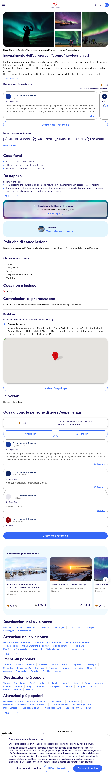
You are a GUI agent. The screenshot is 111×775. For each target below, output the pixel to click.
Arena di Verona (38, 704)
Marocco (39, 668)
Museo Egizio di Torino (14, 704)
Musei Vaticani (10, 707)
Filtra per (83, 433)
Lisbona (68, 686)
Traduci (90, 116)
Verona (93, 686)
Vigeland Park (60, 645)
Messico (53, 668)
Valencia (41, 686)
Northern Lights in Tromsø (55, 206)
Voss (80, 627)
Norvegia (13, 50)
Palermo (30, 689)
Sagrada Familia (74, 707)
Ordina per (30, 433)
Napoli (66, 683)
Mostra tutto (9, 145)
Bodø (19, 627)
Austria (19, 664)
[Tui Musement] (55, 5)
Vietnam (59, 671)
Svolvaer (7, 627)
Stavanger (8, 630)
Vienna (77, 683)
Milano (43, 683)
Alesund (45, 627)
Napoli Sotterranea (13, 701)
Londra (18, 686)
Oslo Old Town (53, 649)
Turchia (46, 671)
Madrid (54, 683)
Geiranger (59, 627)
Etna (88, 707)
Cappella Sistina (30, 707)
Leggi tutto (9, 78)
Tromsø (51, 227)
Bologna (81, 686)
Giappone (76, 664)
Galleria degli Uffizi (81, 704)
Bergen (90, 627)
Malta (6, 689)
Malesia (65, 668)
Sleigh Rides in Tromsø (77, 642)
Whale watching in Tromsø (35, 645)
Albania (7, 664)
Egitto (54, 664)
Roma (88, 683)
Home (5, 50)
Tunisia (34, 671)
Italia (64, 664)
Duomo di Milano (59, 704)
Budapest (55, 686)
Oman (90, 668)
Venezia (99, 683)
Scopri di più (54, 213)
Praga (30, 686)
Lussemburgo (24, 668)
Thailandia (21, 671)
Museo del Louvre (52, 707)
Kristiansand (24, 630)
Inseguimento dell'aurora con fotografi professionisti (56, 50)
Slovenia (7, 671)
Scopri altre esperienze (58, 231)
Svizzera (43, 664)
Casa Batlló (73, 701)
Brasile (30, 664)
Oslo (71, 627)
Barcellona (19, 683)
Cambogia (91, 664)
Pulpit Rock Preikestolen (15, 649)
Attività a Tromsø (25, 50)
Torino (6, 683)
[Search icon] (96, 5)
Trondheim (31, 627)
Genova (17, 689)
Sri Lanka (8, 668)
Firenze (7, 686)
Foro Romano (56, 701)
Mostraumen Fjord (74, 649)
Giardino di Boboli (36, 701)
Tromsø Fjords (10, 645)
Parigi (32, 683)
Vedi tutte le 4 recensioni (55, 124)
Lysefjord (37, 649)
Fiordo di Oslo (78, 645)
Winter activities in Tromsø (16, 642)
